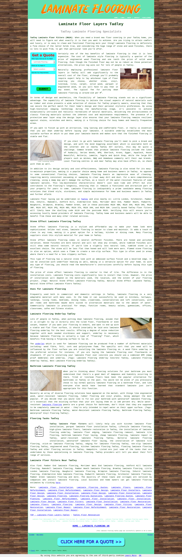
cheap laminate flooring (114, 435)
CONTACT (137, 18)
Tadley (84, 199)
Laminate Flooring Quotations (85, 496)
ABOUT (129, 18)
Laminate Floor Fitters (70, 502)
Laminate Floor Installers (125, 490)
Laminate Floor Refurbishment (64, 490)
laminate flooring (107, 98)
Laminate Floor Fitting (118, 504)
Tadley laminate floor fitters (68, 424)
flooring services (61, 449)
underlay (39, 344)
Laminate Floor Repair (58, 507)
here (58, 483)
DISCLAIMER (146, 18)
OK (140, 555)
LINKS (122, 18)
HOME (116, 18)
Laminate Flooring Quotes (92, 487)
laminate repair (139, 435)
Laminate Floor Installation (56, 487)
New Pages (40, 535)
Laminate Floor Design (95, 490)
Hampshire (91, 449)
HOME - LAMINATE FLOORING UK (91, 526)
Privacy (150, 535)
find (39, 466)
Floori (33, 550)
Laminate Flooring (57, 496)
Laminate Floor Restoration (135, 502)
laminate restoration (93, 429)
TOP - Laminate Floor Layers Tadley (50, 515)
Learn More (130, 555)
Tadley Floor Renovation (86, 515)
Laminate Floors (120, 487)
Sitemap (31, 535)
